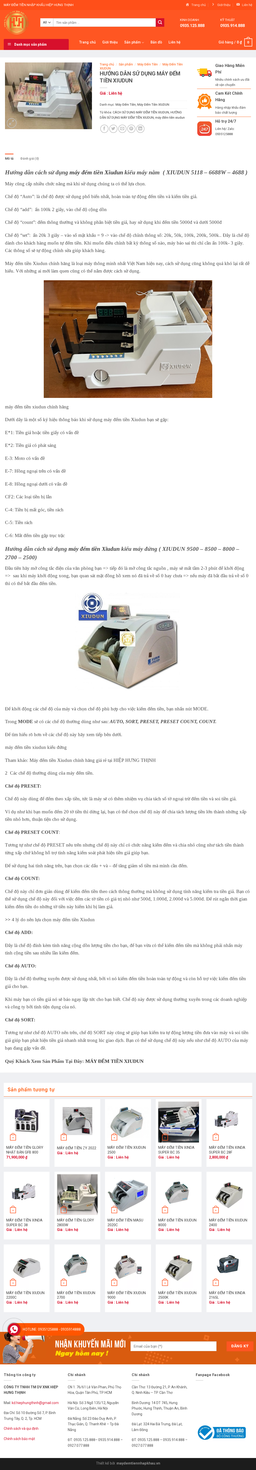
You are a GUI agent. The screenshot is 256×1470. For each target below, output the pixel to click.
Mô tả (9, 158)
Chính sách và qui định (21, 1429)
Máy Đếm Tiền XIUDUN (153, 104)
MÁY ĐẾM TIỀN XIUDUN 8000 (177, 1222)
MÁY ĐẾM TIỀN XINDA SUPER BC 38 (24, 1222)
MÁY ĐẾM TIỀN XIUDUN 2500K (177, 1295)
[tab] (9, 159)
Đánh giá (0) (29, 158)
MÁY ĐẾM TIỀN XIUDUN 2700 (76, 1295)
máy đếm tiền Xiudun (96, 172)
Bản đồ (156, 42)
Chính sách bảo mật (19, 1439)
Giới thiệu (110, 42)
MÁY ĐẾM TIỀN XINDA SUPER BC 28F (227, 1150)
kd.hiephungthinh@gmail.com (36, 1403)
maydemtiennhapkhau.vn (138, 1463)
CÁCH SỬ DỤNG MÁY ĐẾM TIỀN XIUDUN (141, 112)
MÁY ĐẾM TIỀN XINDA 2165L (227, 1295)
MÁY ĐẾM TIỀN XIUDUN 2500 (127, 1150)
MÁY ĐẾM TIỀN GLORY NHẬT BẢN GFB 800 (24, 1150)
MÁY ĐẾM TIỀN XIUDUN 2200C (25, 1295)
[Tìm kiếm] (160, 22)
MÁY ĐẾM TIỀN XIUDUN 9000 (127, 1295)
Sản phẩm (132, 42)
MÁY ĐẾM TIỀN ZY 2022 (76, 1148)
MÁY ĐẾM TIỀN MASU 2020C (125, 1222)
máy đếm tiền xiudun (170, 117)
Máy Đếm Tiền (148, 64)
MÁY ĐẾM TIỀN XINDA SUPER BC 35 (176, 1150)
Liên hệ (174, 42)
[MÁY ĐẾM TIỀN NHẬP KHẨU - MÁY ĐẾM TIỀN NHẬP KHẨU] (18, 22)
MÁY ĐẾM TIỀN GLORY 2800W (75, 1222)
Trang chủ (87, 42)
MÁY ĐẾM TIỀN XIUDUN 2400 (228, 1222)
